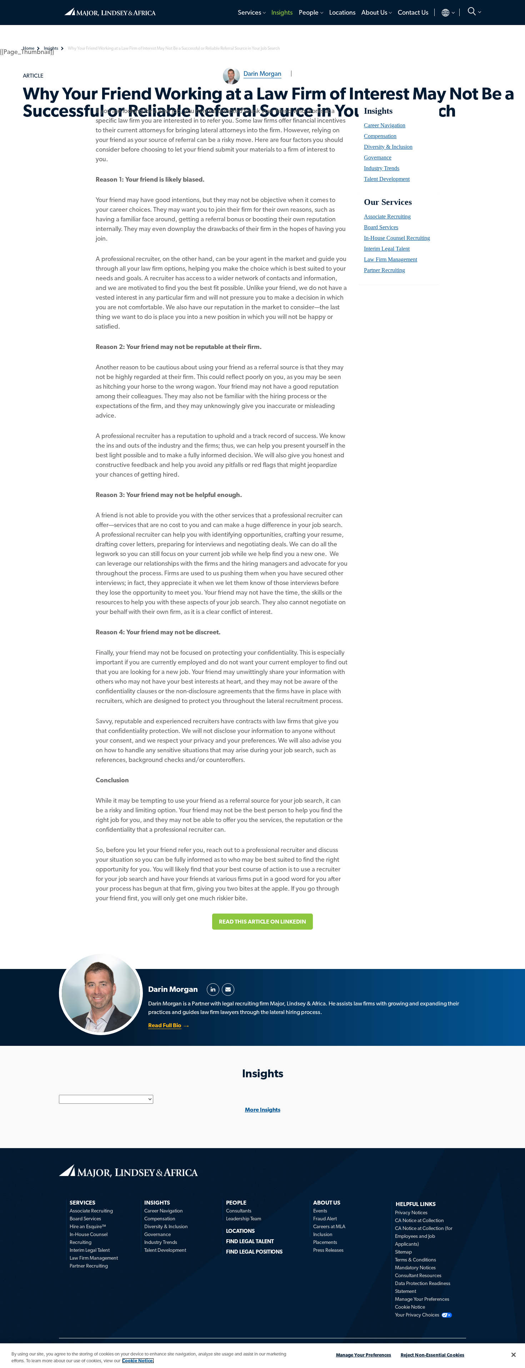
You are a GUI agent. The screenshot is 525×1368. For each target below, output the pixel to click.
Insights (281, 12)
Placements (325, 1242)
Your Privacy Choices (417, 1315)
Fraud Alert (325, 1218)
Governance (377, 157)
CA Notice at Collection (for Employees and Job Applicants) (423, 1236)
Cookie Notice (410, 1307)
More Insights (262, 1109)
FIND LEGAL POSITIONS (254, 1252)
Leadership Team (243, 1218)
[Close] (513, 1355)
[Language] (442, 12)
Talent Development (387, 179)
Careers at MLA (329, 1226)
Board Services (381, 227)
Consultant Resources (418, 1275)
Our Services (387, 202)
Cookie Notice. (138, 1360)
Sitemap (403, 1252)
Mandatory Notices (415, 1267)
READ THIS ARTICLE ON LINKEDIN (262, 921)
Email (228, 989)
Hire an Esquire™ (88, 1226)
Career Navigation (384, 125)
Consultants (238, 1211)
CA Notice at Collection (419, 1220)
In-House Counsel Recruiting (397, 238)
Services (249, 12)
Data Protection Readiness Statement (422, 1287)
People (309, 12)
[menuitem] (251, 12)
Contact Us (413, 12)
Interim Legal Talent (387, 249)
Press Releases (328, 1250)
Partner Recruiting (384, 270)
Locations (342, 12)
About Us (374, 12)
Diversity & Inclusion (388, 147)
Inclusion (322, 1234)
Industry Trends (381, 168)
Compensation (380, 136)
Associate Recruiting (387, 216)
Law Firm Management (390, 259)
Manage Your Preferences (422, 1299)
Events (320, 1211)
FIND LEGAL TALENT (250, 1241)
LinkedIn (213, 989)
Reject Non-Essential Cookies (433, 1355)
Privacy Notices (411, 1212)
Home (110, 9)
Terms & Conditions (415, 1260)
